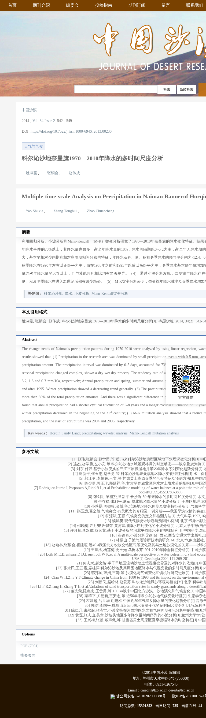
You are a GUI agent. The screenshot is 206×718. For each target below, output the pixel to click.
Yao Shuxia (35, 211)
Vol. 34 (37, 121)
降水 (68, 294)
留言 (165, 5)
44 (200, 706)
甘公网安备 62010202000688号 (143, 696)
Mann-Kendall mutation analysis (154, 433)
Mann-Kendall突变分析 (109, 294)
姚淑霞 (32, 173)
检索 (166, 89)
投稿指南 (103, 5)
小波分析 (81, 294)
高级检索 (186, 89)
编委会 (72, 5)
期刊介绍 (41, 5)
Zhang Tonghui (65, 211)
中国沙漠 (29, 110)
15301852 (144, 706)
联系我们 (194, 5)
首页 (12, 5)
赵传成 (74, 173)
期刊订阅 (136, 5)
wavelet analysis (115, 433)
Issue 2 (50, 121)
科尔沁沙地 (53, 294)
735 (175, 706)
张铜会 (53, 173)
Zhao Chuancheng (100, 211)
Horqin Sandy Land (65, 433)
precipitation (91, 433)
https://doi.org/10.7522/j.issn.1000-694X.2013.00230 (71, 131)
